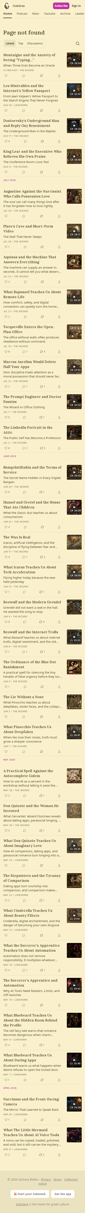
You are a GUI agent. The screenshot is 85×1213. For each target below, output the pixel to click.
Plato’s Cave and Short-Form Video (28, 228)
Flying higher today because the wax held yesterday (29, 579)
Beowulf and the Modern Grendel (32, 602)
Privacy (46, 1179)
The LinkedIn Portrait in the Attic (28, 430)
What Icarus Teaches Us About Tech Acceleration (29, 569)
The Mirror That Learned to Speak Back (31, 1109)
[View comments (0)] (23, 75)
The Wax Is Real (16, 537)
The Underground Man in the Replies (29, 131)
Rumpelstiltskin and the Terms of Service (32, 470)
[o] (74, 60)
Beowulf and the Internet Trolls (30, 632)
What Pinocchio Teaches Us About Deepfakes (27, 729)
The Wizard (27, 70)
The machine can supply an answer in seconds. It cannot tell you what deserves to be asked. (32, 269)
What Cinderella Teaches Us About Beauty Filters (27, 913)
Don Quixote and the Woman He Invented (31, 808)
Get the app (62, 1194)
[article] (42, 65)
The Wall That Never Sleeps (22, 237)
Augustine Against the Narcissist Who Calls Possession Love (32, 194)
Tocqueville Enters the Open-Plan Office (29, 329)
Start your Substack (32, 1194)
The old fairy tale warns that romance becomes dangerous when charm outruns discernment (29, 1032)
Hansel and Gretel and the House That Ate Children (31, 504)
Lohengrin (21, 105)
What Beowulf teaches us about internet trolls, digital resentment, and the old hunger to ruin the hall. (31, 639)
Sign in (76, 6)
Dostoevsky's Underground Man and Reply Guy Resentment (31, 123)
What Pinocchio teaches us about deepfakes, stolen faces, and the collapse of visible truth (32, 704)
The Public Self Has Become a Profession (32, 438)
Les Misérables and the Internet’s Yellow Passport (26, 88)
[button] (7, 13)
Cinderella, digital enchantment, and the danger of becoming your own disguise (31, 923)
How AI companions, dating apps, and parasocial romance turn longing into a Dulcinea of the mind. (31, 853)
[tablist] (24, 43)
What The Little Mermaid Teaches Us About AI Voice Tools (31, 1132)
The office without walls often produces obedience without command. (31, 339)
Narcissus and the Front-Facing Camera (31, 1101)
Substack (22, 1204)
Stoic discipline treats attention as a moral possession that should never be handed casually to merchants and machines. (30, 374)
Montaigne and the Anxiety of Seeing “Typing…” (29, 57)
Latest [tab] (10, 43)
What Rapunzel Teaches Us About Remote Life (32, 294)
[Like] (6, 75)
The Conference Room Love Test (26, 162)
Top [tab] (20, 43)
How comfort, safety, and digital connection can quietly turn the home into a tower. (30, 304)
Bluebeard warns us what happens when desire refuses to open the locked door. (32, 1067)
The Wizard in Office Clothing (24, 407)
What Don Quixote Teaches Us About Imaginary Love (29, 843)
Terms (57, 1179)
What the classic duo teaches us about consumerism (30, 515)
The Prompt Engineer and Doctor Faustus (32, 399)
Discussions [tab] (35, 43)
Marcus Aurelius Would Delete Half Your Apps (29, 364)
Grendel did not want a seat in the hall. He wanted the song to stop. (30, 609)
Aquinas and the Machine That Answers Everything (29, 259)
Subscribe (61, 6)
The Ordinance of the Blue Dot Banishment (29, 664)
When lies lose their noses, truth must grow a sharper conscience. (30, 739)
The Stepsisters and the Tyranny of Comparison (32, 878)
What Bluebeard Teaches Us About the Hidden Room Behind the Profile (30, 1020)
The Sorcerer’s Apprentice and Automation (30, 983)
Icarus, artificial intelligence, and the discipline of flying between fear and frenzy (29, 544)
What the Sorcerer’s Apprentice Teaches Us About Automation (31, 948)
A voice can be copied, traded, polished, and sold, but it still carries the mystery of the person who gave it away (31, 1142)
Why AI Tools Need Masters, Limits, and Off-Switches (31, 993)
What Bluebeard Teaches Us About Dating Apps (27, 1057)
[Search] (77, 43)
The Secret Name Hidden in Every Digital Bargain (32, 480)
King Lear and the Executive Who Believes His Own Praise (32, 154)
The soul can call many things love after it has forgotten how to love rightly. (31, 204)
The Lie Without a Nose (23, 697)
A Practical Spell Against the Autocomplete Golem (28, 773)
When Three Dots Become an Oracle (29, 65)
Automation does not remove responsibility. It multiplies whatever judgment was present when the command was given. (29, 958)
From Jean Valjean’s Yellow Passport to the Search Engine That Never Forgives (30, 98)
